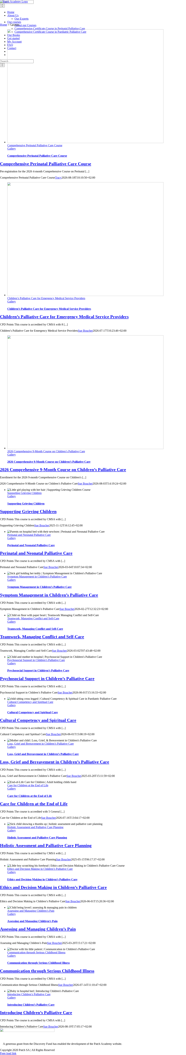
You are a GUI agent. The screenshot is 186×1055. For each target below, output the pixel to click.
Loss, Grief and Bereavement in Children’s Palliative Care (40, 743)
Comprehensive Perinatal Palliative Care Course (34, 145)
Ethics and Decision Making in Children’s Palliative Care (40, 868)
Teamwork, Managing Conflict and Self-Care (33, 618)
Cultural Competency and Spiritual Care (30, 702)
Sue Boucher (85, 330)
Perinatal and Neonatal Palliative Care (29, 534)
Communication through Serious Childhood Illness (36, 952)
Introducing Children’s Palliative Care (28, 994)
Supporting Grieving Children (24, 493)
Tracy (58, 177)
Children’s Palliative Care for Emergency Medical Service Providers (46, 298)
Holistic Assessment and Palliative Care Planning (35, 827)
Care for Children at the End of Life (27, 785)
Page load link (8, 1053)
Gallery (11, 148)
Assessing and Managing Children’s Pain (30, 910)
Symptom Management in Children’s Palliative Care (37, 576)
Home (3, 24)
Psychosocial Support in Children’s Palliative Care (36, 660)
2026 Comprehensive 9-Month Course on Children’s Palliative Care (46, 451)
